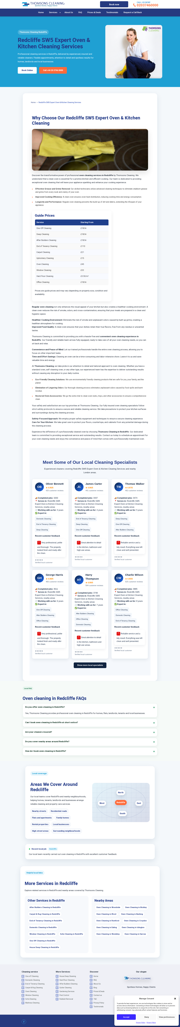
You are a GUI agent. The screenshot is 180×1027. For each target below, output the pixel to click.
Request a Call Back (133, 12)
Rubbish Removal (66, 999)
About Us (69, 12)
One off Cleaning (31, 976)
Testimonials (112, 12)
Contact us (98, 995)
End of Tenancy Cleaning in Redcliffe (46, 921)
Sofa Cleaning (30, 999)
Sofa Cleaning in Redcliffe (71, 934)
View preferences (167, 1017)
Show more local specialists (90, 665)
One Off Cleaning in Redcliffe (42, 941)
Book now (114, 4)
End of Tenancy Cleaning (34, 984)
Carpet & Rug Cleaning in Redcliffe (45, 914)
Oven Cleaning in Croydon (135, 921)
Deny (146, 1017)
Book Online (27, 70)
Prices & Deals (94, 12)
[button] (175, 998)
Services (53, 12)
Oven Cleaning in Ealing (106, 927)
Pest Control (64, 995)
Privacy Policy (140, 1022)
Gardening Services (67, 991)
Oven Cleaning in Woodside (108, 907)
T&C (95, 999)
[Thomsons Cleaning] (43, 4)
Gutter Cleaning (66, 988)
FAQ (80, 12)
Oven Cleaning (30, 991)
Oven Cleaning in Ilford (106, 914)
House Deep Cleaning (68, 976)
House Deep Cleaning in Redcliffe (44, 947)
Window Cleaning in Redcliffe (42, 934)
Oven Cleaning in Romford (107, 921)
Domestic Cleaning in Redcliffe (43, 927)
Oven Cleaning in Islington (133, 927)
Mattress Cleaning (32, 1003)
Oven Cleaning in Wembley (108, 934)
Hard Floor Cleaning (67, 980)
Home (41, 12)
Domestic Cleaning (32, 980)
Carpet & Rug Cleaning (34, 988)
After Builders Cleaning (68, 984)
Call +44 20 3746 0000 (53, 70)
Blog (95, 988)
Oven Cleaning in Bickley (136, 907)
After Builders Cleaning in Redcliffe (45, 907)
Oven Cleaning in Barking (132, 914)
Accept (126, 1017)
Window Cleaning (32, 995)
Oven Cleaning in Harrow (135, 934)
